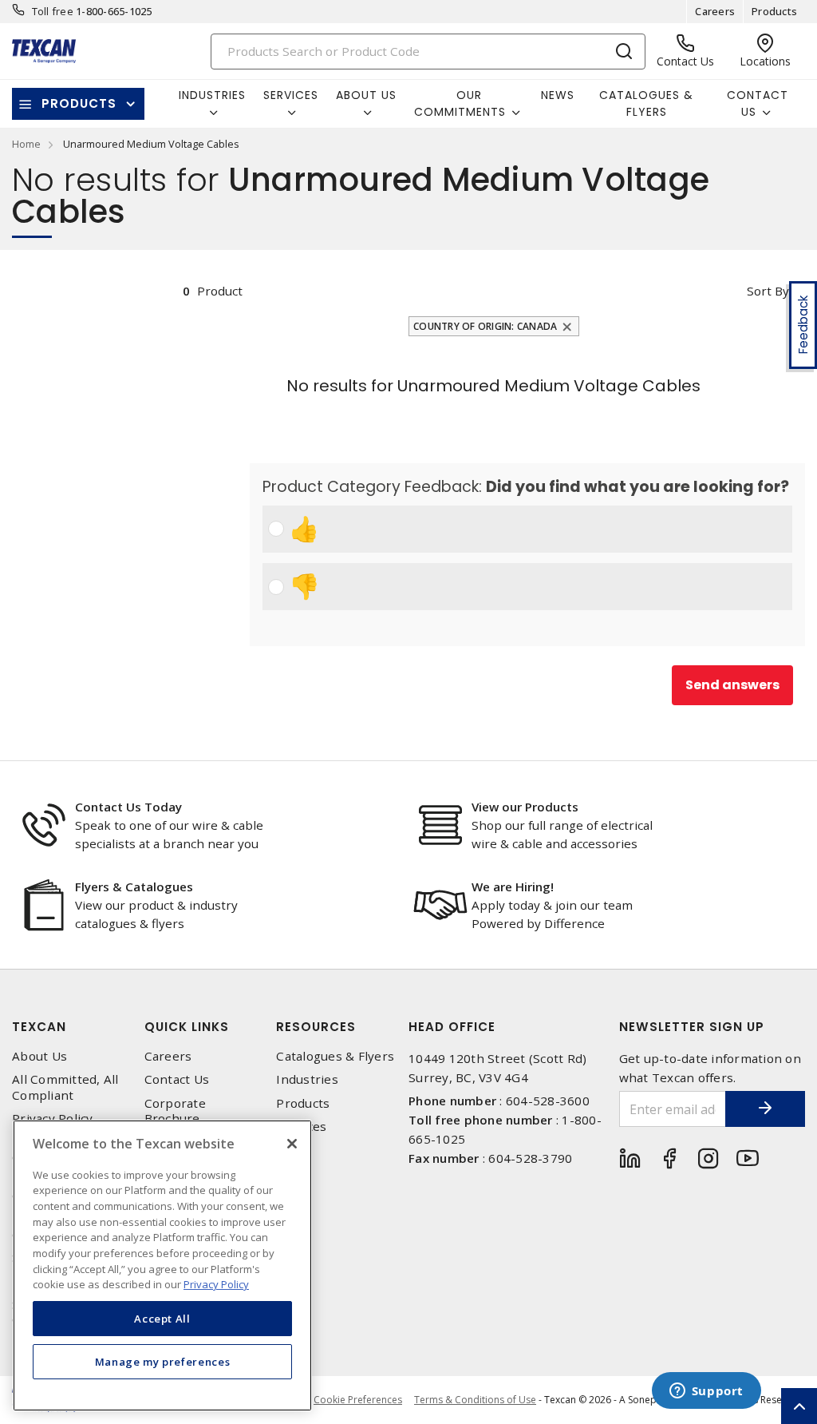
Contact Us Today (128, 807)
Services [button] (290, 95)
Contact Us (177, 1079)
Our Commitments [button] (460, 103)
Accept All (162, 1318)
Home (26, 144)
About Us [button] (366, 95)
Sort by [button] (768, 291)
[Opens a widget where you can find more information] (706, 1392)
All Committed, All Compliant (65, 1087)
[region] (162, 1265)
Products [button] (78, 103)
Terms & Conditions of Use (475, 1399)
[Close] (292, 1143)
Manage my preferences (163, 1362)
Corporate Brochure (175, 1111)
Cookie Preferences (358, 1400)
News (557, 95)
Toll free (52, 11)
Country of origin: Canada (485, 326)
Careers (715, 11)
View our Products (525, 807)
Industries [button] (212, 95)
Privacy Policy (52, 1118)
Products (774, 11)
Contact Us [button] (757, 103)
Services (301, 1126)
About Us (39, 1056)
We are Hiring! (513, 886)
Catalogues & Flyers (646, 103)
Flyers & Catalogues (134, 886)
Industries (307, 1079)
